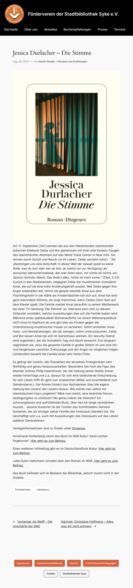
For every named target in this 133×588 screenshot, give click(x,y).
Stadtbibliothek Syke (74, 573)
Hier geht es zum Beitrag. (48, 441)
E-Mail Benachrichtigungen (101, 563)
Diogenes (78, 428)
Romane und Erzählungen (72, 61)
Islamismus (43, 489)
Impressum (23, 563)
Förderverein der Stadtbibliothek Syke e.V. (73, 14)
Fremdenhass (22, 489)
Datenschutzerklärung (49, 563)
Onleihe (51, 573)
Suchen (74, 563)
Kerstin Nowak (46, 61)
